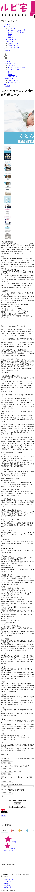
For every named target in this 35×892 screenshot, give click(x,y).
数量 (2, 796)
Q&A (6, 49)
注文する (15, 842)
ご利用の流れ (8, 41)
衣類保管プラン (13, 45)
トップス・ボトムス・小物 (16, 30)
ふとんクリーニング (10, 39)
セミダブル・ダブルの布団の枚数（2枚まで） (15, 766)
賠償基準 (7, 883)
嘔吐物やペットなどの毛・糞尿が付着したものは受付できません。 (17, 759)
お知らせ (7, 24)
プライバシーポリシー (11, 881)
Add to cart (17, 803)
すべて (4, 830)
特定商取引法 (8, 879)
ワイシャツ (11, 28)
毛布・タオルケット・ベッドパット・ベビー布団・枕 (17, 778)
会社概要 (7, 50)
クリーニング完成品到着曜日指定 (11, 784)
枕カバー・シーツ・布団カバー (11, 771)
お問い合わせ (8, 887)
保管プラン (11, 37)
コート (10, 34)
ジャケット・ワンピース (16, 32)
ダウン (10, 36)
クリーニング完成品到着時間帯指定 (12, 790)
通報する (3, 816)
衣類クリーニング (10, 26)
